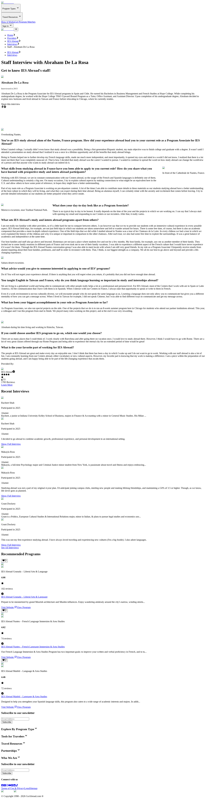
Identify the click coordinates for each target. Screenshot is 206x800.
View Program (24, 607)
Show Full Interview (11, 444)
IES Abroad (13, 41)
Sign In (5, 26)
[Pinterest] (12, 785)
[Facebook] (2, 785)
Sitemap (33, 788)
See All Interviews (10, 547)
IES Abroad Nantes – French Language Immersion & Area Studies (33, 646)
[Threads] (5, 785)
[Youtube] (9, 785)
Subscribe (6, 722)
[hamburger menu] (16, 29)
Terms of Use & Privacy (12, 788)
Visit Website (7, 607)
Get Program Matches (25, 22)
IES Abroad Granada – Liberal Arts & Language (24, 597)
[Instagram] (7, 785)
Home (10, 35)
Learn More (7, 385)
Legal (27, 788)
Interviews (12, 44)
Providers (11, 38)
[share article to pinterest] (5, 107)
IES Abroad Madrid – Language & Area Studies (24, 696)
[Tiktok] (17, 785)
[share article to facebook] (2, 107)
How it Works (8, 22)
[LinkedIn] (14, 785)
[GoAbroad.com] (7, 2)
